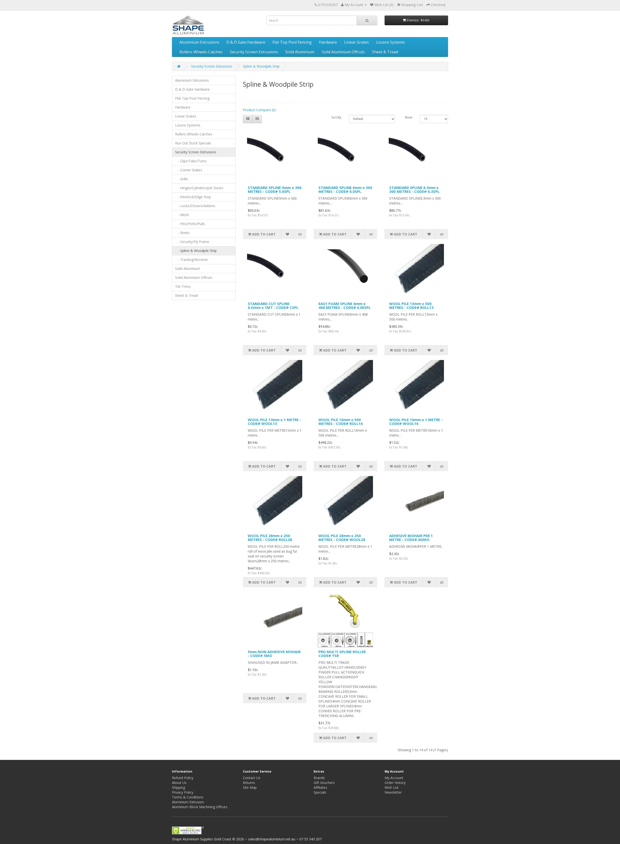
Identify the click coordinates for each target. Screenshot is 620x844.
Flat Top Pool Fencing (292, 42)
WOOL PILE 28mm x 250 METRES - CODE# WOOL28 (341, 537)
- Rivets (182, 232)
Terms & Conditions (187, 797)
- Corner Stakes (188, 170)
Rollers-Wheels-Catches (201, 52)
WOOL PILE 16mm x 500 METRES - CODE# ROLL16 (340, 421)
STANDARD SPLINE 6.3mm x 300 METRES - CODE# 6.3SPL (414, 189)
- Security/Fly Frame (192, 241)
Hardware (328, 42)
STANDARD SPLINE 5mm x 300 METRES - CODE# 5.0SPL (275, 189)
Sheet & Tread (385, 52)
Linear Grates (356, 42)
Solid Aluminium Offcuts (343, 52)
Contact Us (251, 777)
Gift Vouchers (324, 782)
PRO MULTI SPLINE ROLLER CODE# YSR (342, 653)
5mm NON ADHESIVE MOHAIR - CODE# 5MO (274, 653)
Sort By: (336, 117)
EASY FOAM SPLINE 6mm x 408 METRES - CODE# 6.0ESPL (344, 305)
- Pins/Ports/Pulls (190, 223)
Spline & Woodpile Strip (261, 66)
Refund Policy (182, 777)
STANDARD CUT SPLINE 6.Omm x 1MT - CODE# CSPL (273, 305)
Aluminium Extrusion (188, 802)
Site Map (250, 787)
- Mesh (182, 214)
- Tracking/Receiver (191, 259)
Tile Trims (183, 286)
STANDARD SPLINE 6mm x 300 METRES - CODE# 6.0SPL (345, 189)
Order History (395, 782)
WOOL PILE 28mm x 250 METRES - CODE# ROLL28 (270, 537)
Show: (409, 117)
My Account (394, 777)
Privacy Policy (182, 792)
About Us (179, 782)
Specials (320, 792)
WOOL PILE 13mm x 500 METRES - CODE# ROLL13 (411, 305)
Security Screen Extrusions (254, 52)
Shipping (178, 787)
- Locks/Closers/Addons (195, 205)
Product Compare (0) (259, 110)
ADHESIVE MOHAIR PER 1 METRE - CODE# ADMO (411, 537)
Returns (249, 782)
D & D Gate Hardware (245, 42)
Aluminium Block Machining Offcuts (199, 807)
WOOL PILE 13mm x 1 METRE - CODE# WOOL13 (274, 421)
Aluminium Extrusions (199, 42)
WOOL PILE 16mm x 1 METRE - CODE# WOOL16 (415, 421)
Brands (319, 777)
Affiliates (320, 787)
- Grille (181, 179)
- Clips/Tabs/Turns (191, 161)
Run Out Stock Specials (193, 143)
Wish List (392, 787)
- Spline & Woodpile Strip (196, 250)
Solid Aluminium (299, 52)
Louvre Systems (390, 42)
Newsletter (393, 792)
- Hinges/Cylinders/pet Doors (199, 188)
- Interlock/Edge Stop (193, 197)
